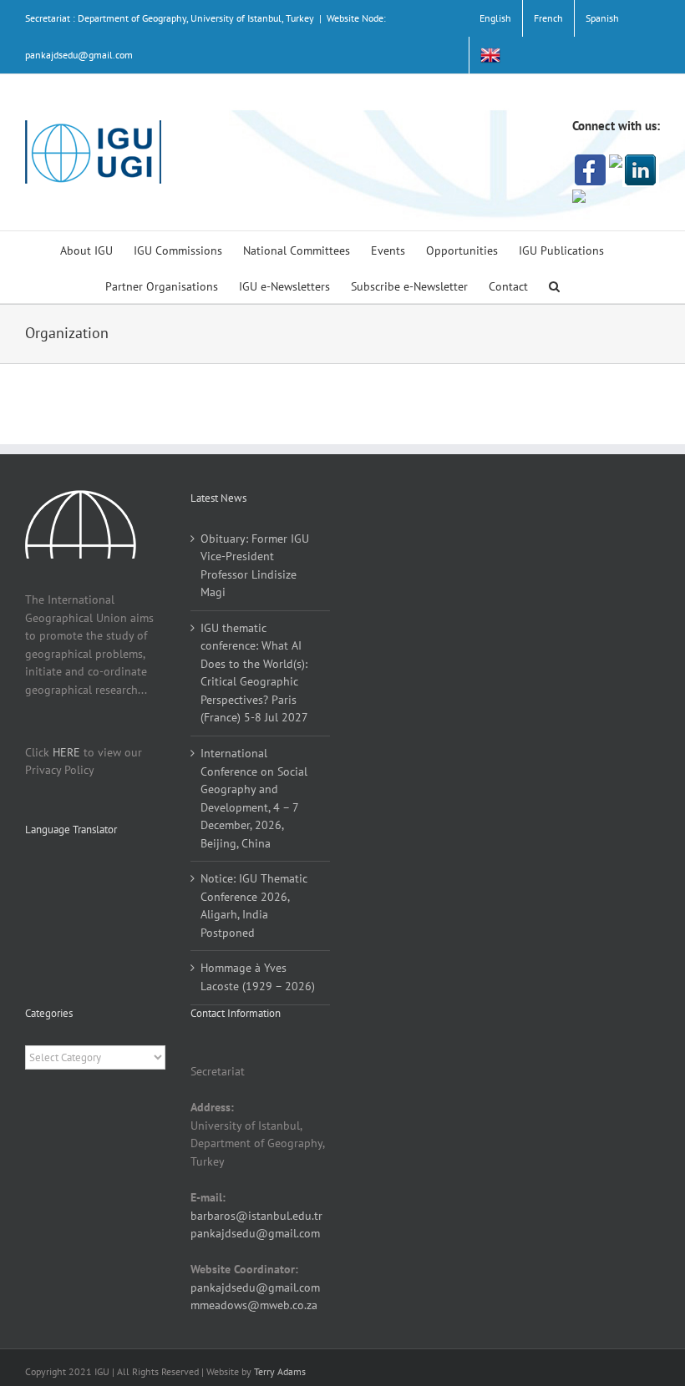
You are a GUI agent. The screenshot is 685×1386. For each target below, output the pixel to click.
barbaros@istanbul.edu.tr (256, 1215)
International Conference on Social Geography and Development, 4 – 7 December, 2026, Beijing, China (253, 798)
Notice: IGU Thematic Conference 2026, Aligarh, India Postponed (253, 905)
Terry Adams (280, 1371)
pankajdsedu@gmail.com (255, 1233)
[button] (554, 285)
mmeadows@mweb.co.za (253, 1305)
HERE (66, 752)
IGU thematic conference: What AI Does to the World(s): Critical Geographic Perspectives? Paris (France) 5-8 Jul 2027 (254, 673)
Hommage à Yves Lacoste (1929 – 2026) (257, 977)
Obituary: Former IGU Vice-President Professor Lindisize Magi (254, 565)
